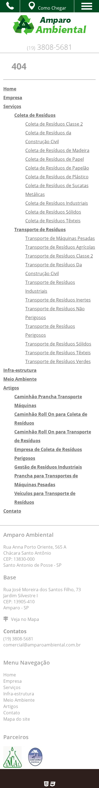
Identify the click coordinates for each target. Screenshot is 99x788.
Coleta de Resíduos (35, 115)
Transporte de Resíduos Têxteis (58, 353)
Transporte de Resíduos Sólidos (58, 344)
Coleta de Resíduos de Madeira (57, 150)
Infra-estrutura (20, 370)
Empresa (12, 98)
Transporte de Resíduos (40, 229)
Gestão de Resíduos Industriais (48, 467)
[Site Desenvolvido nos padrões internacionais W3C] (53, 785)
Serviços (12, 106)
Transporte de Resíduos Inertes (58, 300)
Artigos (11, 388)
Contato (12, 511)
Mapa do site (16, 719)
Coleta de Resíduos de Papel (54, 159)
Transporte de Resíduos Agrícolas (60, 247)
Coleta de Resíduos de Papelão (57, 168)
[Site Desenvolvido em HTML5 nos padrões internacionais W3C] (46, 785)
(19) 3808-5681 (18, 639)
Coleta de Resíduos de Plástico (57, 177)
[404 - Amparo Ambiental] (49, 27)
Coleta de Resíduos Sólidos (53, 212)
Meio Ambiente (20, 379)
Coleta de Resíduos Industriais (56, 203)
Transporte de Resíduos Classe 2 (59, 256)
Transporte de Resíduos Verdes (58, 361)
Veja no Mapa (25, 619)
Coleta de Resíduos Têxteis (53, 221)
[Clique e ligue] (10, 5)
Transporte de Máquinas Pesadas (60, 238)
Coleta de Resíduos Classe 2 (54, 124)
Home (9, 89)
